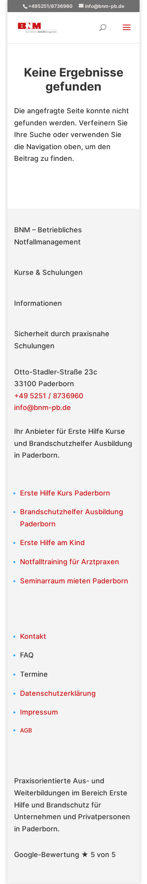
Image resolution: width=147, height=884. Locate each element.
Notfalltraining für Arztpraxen (69, 562)
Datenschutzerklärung (58, 693)
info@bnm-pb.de (42, 407)
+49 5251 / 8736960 (48, 396)
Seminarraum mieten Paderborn (74, 581)
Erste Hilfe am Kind (52, 542)
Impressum (39, 712)
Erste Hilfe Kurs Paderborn (65, 493)
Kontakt (33, 636)
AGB (26, 730)
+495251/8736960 (50, 6)
